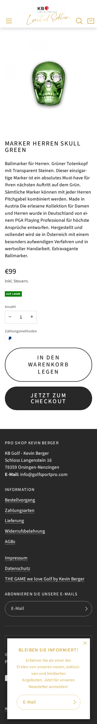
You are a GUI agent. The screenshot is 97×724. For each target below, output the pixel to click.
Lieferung (14, 520)
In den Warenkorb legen (48, 364)
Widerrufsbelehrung (25, 531)
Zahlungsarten (19, 510)
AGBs (10, 541)
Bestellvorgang (20, 500)
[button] (9, 21)
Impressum (16, 558)
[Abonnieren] (74, 702)
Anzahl (10, 307)
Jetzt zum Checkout (48, 398)
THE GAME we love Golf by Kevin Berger (44, 579)
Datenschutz (17, 568)
